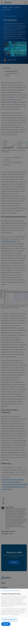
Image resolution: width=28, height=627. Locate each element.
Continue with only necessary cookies (10, 590)
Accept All (5, 624)
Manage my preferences (9, 619)
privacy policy (15, 614)
